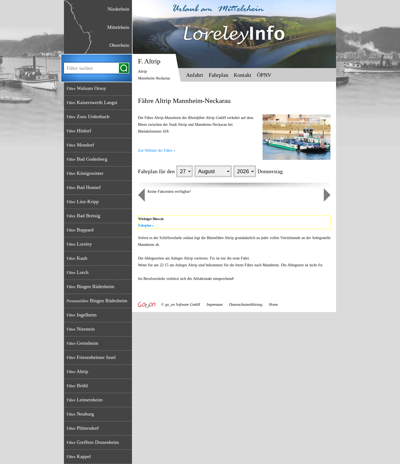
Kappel (79, 456)
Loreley (79, 244)
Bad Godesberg (87, 159)
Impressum (215, 305)
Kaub (77, 258)
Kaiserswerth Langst (92, 102)
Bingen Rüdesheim (90, 286)
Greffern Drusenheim (93, 442)
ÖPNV (264, 75)
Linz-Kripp (83, 201)
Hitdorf (79, 130)
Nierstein (81, 329)
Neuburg (80, 414)
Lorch (77, 272)
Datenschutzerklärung (245, 305)
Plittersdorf (83, 428)
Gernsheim (82, 343)
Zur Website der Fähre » (157, 150)
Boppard (80, 230)
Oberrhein (119, 45)
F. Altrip (154, 68)
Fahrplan (218, 75)
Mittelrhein (118, 27)
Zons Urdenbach (88, 116)
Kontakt (242, 75)
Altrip (77, 371)
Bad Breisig (83, 215)
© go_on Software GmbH (180, 305)
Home (273, 305)
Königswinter (85, 173)
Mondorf (80, 145)
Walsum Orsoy (86, 88)
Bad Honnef (84, 187)
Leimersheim (85, 399)
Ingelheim (82, 315)
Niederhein (118, 9)
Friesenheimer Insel (91, 357)
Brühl (77, 385)
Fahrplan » (146, 225)
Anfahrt (194, 75)
